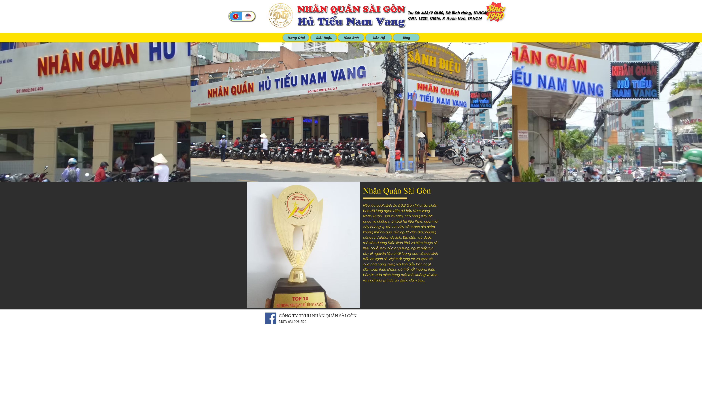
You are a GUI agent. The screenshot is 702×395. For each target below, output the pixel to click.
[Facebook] (270, 318)
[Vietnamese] (235, 16)
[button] (296, 37)
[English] (248, 16)
